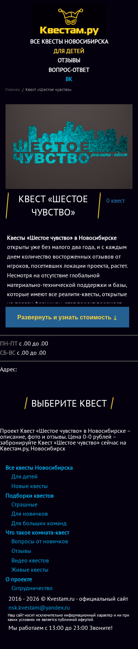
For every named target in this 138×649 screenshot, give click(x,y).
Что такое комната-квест (37, 532)
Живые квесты (30, 569)
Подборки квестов (30, 495)
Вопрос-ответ (69, 69)
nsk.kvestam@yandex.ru (39, 607)
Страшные (24, 504)
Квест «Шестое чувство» (48, 89)
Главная (12, 89)
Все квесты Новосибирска (69, 41)
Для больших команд (39, 523)
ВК (69, 79)
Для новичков (29, 513)
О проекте (19, 579)
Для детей (69, 51)
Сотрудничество (32, 588)
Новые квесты (29, 486)
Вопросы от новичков (39, 541)
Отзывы (69, 60)
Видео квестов (30, 560)
